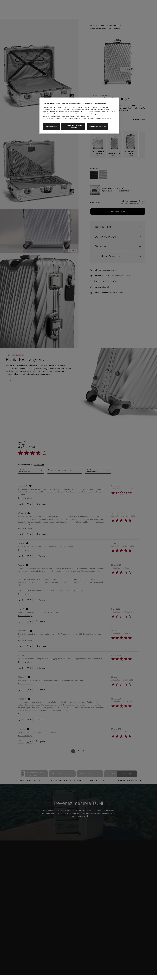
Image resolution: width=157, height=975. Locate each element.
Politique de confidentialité (81, 118)
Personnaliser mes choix (97, 126)
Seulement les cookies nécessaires (73, 126)
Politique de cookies (104, 118)
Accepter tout (51, 126)
